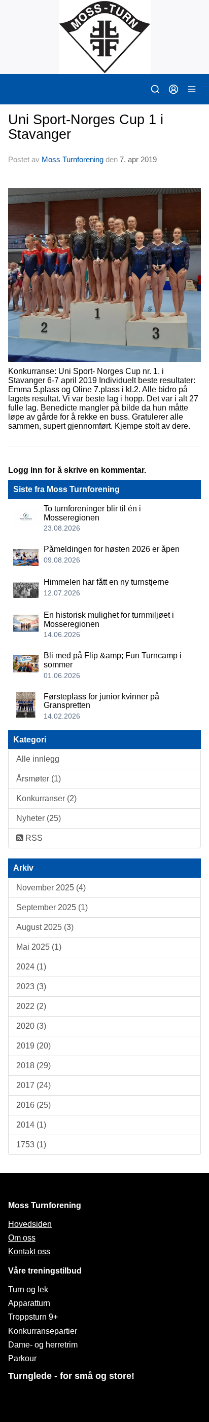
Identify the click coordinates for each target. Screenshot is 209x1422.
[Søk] (155, 89)
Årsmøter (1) (38, 778)
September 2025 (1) (52, 907)
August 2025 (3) (45, 927)
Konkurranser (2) (46, 798)
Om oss (22, 1237)
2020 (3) (31, 1026)
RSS (33, 838)
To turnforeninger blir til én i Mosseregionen (92, 513)
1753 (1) (31, 1144)
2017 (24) (33, 1085)
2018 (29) (33, 1065)
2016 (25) (33, 1105)
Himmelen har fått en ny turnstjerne (106, 582)
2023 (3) (31, 986)
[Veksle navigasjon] (192, 89)
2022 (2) (31, 1006)
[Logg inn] (173, 89)
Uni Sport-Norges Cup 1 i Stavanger (85, 127)
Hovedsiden (30, 1224)
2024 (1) (31, 966)
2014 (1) (31, 1124)
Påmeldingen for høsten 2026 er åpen (112, 549)
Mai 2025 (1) (38, 947)
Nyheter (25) (38, 818)
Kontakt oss (29, 1251)
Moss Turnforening (72, 159)
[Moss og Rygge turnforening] (104, 37)
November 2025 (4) (51, 887)
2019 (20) (33, 1045)
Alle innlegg (37, 759)
